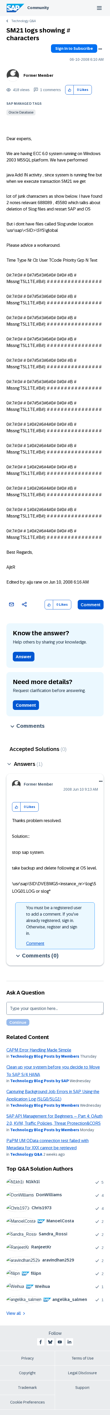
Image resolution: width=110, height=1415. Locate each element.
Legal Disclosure (82, 1373)
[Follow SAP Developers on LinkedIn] (69, 1342)
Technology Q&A (23, 21)
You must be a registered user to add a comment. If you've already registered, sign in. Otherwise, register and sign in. (54, 920)
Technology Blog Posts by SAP (39, 1081)
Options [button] (100, 49)
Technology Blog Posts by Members (44, 1056)
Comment (91, 605)
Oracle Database (21, 112)
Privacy (27, 1358)
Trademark (27, 1387)
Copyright (27, 1373)
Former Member (38, 75)
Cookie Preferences (27, 1402)
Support (82, 1387)
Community (38, 8)
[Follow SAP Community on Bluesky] (50, 1342)
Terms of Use (83, 1358)
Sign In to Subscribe (74, 48)
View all (13, 1313)
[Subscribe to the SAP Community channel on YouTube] (60, 1342)
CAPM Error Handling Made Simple (38, 1050)
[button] (69, 90)
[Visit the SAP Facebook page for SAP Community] (40, 1342)
